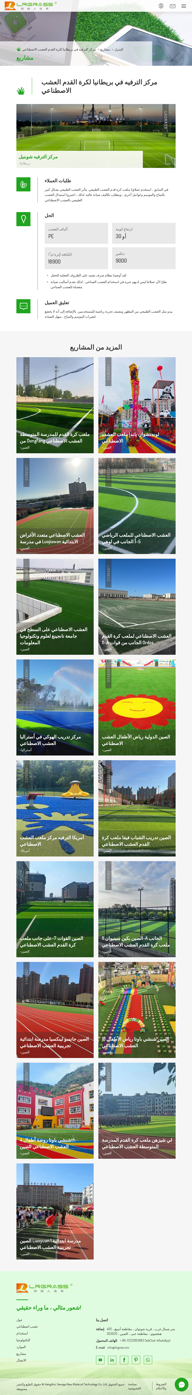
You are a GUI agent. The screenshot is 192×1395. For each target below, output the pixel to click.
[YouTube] (100, 1360)
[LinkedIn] (112, 1360)
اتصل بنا (102, 1320)
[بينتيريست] (136, 1360)
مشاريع (105, 49)
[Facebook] (124, 1360)
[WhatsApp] (148, 1360)
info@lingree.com (118, 1347)
